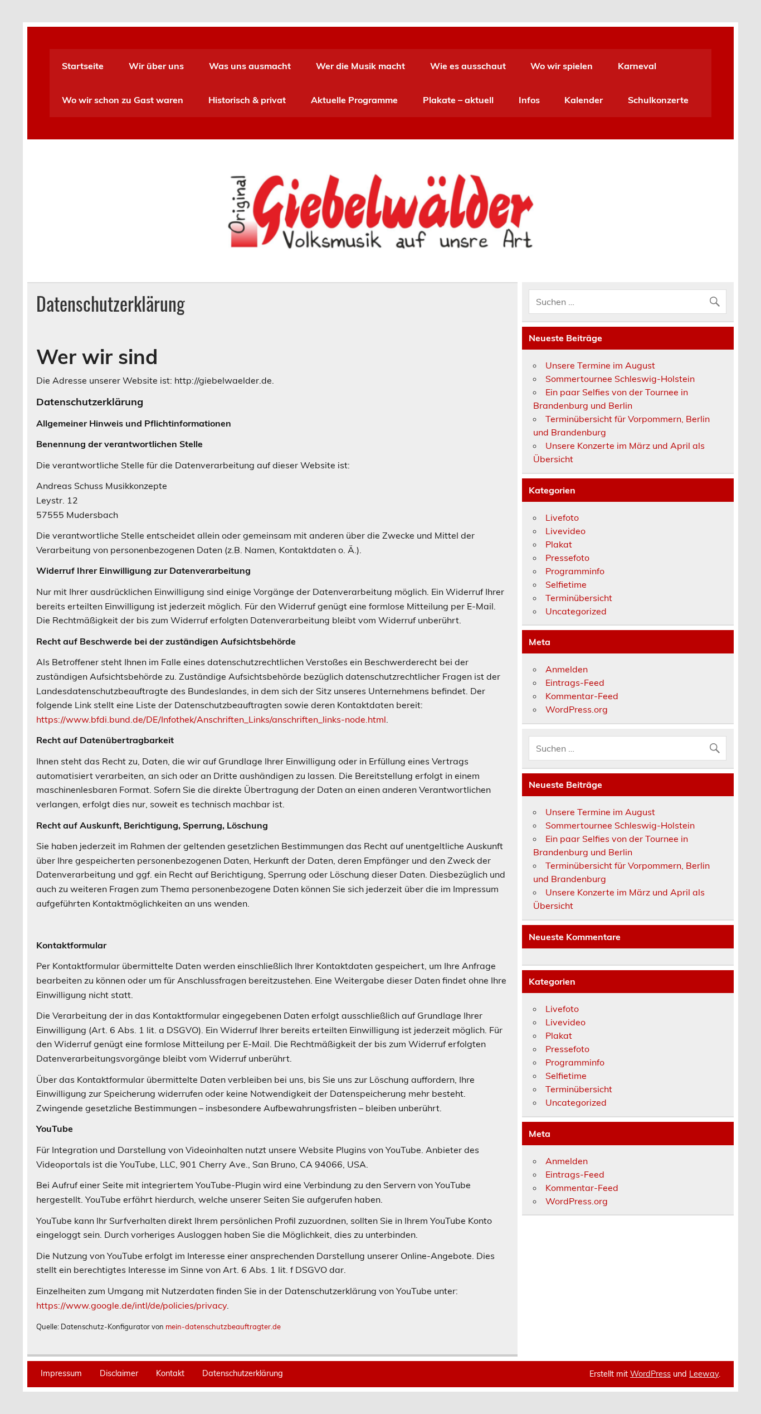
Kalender (583, 99)
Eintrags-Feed (574, 682)
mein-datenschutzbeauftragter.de (223, 1326)
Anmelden (566, 669)
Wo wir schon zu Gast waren (122, 99)
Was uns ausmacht (250, 65)
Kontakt (170, 1373)
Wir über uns (156, 65)
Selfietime (566, 584)
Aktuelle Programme (354, 99)
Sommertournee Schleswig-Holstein (620, 378)
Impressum (61, 1373)
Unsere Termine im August (600, 365)
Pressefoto (567, 557)
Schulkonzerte (658, 99)
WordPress (650, 1374)
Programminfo (574, 571)
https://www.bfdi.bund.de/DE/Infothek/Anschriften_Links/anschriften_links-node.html (211, 719)
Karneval (637, 65)
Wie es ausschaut (468, 65)
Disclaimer (119, 1373)
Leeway (704, 1374)
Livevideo (565, 530)
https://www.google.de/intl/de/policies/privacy (131, 1305)
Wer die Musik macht (360, 65)
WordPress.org (576, 709)
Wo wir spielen (561, 65)
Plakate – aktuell (458, 99)
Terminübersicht (578, 597)
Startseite (83, 65)
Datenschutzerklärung (242, 1373)
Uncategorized (576, 611)
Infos (529, 99)
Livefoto (562, 517)
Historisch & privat (247, 99)
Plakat (558, 544)
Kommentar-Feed (581, 695)
